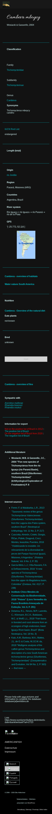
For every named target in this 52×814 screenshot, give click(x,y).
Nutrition (9, 300)
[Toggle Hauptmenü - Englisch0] (46, 4)
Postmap (35, 809)
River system (14, 207)
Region (10, 182)
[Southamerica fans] (6, 4)
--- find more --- (18, 668)
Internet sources (13, 502)
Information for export (16, 424)
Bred (7, 337)
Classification (14, 49)
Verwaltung (21, 809)
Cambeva (11, 100)
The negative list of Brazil (17, 436)
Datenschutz (11, 748)
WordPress (31, 803)
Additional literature (15, 452)
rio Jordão (12, 175)
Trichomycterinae (15, 85)
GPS (9, 221)
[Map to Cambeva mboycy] (26, 232)
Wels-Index (43, 809)
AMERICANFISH (13, 742)
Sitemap (28, 809)
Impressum (10, 752)
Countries (12, 195)
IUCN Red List (12, 129)
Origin (10, 170)
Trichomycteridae (15, 70)
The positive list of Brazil (17, 431)
